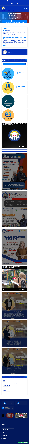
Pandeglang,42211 (15, 3)
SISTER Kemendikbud (6, 390)
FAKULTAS (4, 426)
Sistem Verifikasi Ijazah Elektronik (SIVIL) (10, 383)
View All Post (10, 52)
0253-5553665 (19, 0)
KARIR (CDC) (4, 433)
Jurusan (5, 28)
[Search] (25, 63)
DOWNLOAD (4, 438)
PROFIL (3, 424)
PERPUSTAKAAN (5, 429)
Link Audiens (5, 45)
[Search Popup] (24, 8)
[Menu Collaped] (26, 8)
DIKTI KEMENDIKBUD (6, 388)
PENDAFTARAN (4, 436)
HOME (3, 423)
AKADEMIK (4, 432)
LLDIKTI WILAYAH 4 (6, 385)
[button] (23, 442)
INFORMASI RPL (5, 435)
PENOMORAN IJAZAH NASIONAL (8, 393)
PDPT (4, 380)
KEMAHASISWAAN (5, 430)
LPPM (3, 427)
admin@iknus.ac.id (11, 0)
